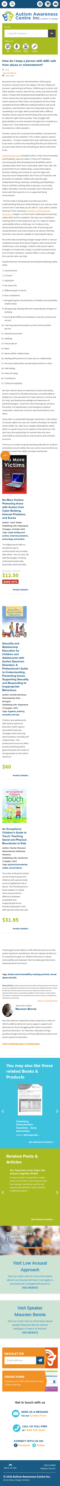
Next (57, 1111)
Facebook (24, 1445)
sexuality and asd (10, 714)
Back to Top (10, 1468)
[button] (30, 1275)
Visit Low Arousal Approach (30, 1266)
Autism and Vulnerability (20, 974)
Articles (16, 51)
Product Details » (21, 589)
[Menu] (4, 4)
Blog (25, 51)
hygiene (12, 711)
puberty (20, 711)
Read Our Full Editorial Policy (47, 1001)
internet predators (19, 535)
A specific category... (17, 33)
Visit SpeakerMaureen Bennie (30, 1311)
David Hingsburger (11, 155)
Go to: (7, 27)
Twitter (41, 1445)
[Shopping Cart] (47, 4)
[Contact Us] (55, 4)
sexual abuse (15, 867)
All (7, 51)
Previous (3, 1111)
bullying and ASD (41, 974)
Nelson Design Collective (19, 1480)
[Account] (40, 4)
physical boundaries (17, 864)
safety (5, 867)
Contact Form (38, 1415)
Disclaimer (50, 1465)
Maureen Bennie (9, 72)
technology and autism (13, 539)
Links (35, 51)
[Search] (12, 4)
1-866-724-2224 (35, 1430)
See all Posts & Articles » (42, 1219)
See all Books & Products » (41, 1142)
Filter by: (9, 41)
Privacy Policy (48, 1468)
